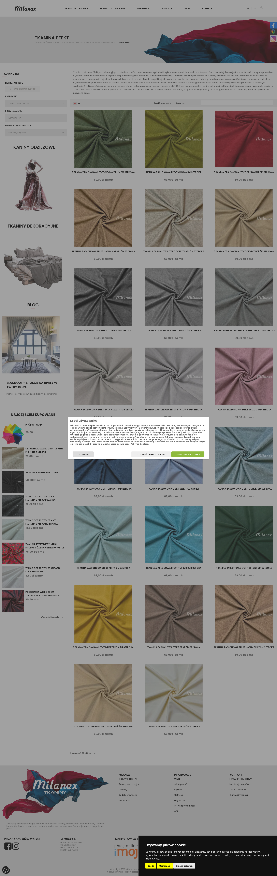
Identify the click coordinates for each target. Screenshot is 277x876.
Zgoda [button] (151, 866)
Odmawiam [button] (165, 866)
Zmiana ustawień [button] (184, 866)
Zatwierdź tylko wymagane (151, 454)
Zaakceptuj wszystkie (188, 454)
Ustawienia (83, 454)
